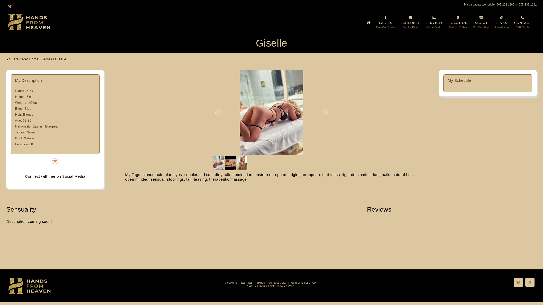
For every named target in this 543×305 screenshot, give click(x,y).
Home (33, 59)
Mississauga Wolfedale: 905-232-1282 (489, 4)
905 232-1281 (528, 4)
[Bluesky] (518, 282)
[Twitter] (530, 282)
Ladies (46, 59)
